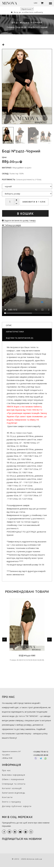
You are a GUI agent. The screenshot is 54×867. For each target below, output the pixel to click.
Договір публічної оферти (16, 806)
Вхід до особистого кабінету (28, 12)
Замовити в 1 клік (34, 201)
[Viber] (35, 758)
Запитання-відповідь (13, 793)
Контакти (7, 797)
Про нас (6, 770)
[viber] (31, 832)
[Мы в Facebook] (4, 832)
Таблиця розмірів (12, 225)
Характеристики (15, 331)
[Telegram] (41, 758)
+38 (40, 752)
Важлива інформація (13, 775)
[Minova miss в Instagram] (15, 832)
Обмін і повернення (13, 779)
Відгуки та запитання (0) (19, 338)
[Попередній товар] (3, 44)
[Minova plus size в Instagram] (9, 832)
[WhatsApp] (45, 758)
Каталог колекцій (12, 788)
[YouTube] (20, 832)
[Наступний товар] (52, 43)
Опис (9, 325)
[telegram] (25, 832)
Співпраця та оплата (13, 784)
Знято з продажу (11, 801)
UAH (35, 3)
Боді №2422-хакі (27, 656)
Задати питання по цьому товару (20, 220)
